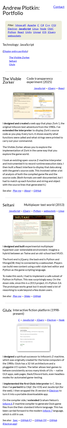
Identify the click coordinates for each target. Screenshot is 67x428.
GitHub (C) (26, 420)
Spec (15, 420)
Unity (28, 32)
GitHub (37, 190)
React (21, 32)
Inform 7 (47, 410)
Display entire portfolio (15, 51)
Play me (17, 190)
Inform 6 (7, 403)
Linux (35, 28)
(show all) (20, 25)
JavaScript (25, 28)
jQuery (52, 32)
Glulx (12, 64)
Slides (27, 296)
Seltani (13, 60)
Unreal (37, 32)
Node (43, 28)
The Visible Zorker (19, 57)
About (27, 190)
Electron (12, 28)
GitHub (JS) (41, 420)
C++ (47, 25)
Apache (31, 25)
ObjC (51, 28)
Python (12, 32)
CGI (54, 25)
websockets (14, 35)
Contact (58, 7)
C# (42, 25)
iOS (44, 32)
